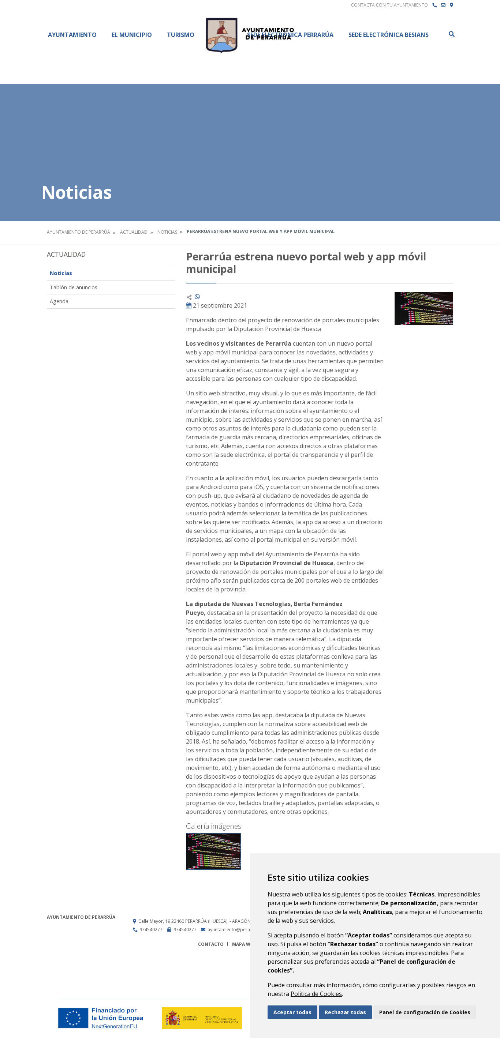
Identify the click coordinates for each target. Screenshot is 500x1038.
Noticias (167, 232)
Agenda (59, 301)
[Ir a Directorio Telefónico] (434, 5)
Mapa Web (244, 944)
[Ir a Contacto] (443, 5)
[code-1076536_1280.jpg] (213, 851)
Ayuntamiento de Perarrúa (78, 232)
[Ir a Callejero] (451, 5)
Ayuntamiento (72, 35)
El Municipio (132, 35)
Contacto (211, 944)
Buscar (451, 34)
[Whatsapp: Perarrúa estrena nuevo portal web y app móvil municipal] (197, 297)
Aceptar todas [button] (292, 1012)
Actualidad (134, 232)
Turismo (180, 35)
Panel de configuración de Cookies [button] (424, 1012)
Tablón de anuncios (73, 287)
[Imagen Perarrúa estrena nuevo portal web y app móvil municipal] (424, 308)
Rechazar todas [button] (345, 1012)
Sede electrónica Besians (388, 35)
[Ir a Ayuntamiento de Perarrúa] (250, 35)
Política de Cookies (316, 994)
